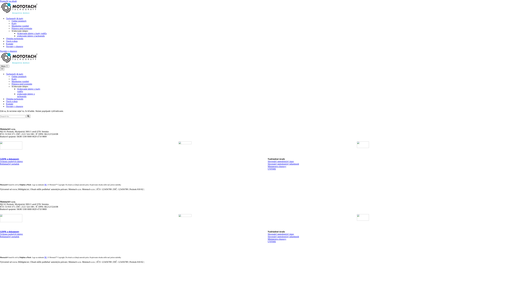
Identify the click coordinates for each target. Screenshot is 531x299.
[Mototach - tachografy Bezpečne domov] (265, 8)
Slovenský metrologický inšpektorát (283, 164)
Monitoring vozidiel (20, 26)
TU (45, 185)
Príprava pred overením (22, 28)
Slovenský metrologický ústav (281, 161)
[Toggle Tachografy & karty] (48, 74)
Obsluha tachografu (14, 38)
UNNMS (272, 169)
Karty (14, 23)
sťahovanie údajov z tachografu (31, 36)
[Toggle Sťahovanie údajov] (48, 86)
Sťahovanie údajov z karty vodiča (32, 33)
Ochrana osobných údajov (11, 161)
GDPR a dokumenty (9, 159)
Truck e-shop (12, 41)
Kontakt (9, 44)
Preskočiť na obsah (8, 1)
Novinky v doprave (14, 46)
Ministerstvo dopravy (277, 166)
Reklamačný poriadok (9, 164)
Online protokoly (19, 21)
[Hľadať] (28, 116)
